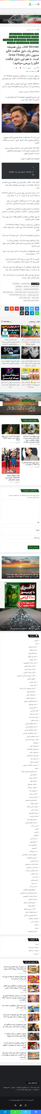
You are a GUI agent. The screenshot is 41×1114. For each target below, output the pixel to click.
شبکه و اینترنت (34, 816)
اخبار (36, 34)
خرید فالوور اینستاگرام (23, 1087)
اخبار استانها (33, 650)
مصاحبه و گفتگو (33, 919)
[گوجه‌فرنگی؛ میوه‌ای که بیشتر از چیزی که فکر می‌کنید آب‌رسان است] (33, 979)
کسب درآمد (34, 826)
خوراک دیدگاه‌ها (33, 951)
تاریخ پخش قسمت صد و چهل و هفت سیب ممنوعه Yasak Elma (11, 438)
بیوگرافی (35, 743)
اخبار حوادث (32, 660)
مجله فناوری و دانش (30, 915)
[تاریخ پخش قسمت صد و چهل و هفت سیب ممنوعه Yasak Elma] (11, 429)
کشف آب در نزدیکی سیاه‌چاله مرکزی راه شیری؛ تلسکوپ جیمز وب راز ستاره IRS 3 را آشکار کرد (14, 998)
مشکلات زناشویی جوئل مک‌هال (31, 300)
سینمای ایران (31, 692)
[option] (20, 403)
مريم (35, 68)
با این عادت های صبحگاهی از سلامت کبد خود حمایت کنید (21, 409)
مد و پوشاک (32, 851)
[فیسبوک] (37, 309)
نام (38, 522)
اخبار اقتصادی (32, 653)
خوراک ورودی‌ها (33, 947)
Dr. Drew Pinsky (34, 286)
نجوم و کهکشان (31, 858)
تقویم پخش (31, 679)
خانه (36, 30)
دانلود (36, 768)
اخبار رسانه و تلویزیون (15, 34)
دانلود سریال (32, 778)
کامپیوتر (34, 848)
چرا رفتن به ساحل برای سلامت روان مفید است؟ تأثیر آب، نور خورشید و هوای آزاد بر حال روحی (14, 1055)
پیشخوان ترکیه (34, 752)
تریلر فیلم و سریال (29, 903)
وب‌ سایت (36, 538)
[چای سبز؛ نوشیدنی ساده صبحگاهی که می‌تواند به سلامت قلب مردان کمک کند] (33, 1027)
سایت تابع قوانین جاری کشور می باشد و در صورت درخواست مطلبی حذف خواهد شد (20, 13)
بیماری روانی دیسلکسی (33, 295)
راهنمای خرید (32, 845)
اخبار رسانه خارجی (28, 34)
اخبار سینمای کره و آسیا (27, 688)
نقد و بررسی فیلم (29, 909)
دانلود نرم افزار (32, 787)
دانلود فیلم (33, 781)
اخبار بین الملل (32, 656)
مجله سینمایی (32, 899)
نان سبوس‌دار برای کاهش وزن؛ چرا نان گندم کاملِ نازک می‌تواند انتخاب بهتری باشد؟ (15, 969)
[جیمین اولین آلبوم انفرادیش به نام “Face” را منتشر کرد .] (30, 454)
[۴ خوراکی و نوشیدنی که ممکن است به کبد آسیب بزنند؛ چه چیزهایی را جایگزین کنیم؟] (33, 1045)
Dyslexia (26, 286)
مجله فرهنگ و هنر (30, 912)
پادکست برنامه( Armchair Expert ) (17, 295)
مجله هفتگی (34, 880)
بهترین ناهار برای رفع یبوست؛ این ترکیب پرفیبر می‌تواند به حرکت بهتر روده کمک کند (14, 1016)
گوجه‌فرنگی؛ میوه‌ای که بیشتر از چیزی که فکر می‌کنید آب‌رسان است (14, 977)
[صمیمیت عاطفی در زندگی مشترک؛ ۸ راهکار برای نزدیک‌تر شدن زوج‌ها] (33, 1036)
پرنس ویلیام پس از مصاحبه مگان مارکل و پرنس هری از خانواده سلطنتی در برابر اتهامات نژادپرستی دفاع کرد (31, 439)
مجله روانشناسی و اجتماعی (28, 893)
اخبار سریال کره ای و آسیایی (26, 676)
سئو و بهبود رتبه (31, 819)
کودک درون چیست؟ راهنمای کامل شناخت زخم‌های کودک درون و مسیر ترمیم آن (20, 575)
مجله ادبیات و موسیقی (31, 864)
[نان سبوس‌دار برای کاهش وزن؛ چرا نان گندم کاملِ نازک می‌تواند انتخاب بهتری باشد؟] (33, 969)
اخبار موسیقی (32, 704)
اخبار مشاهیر (30, 30)
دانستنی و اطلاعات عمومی (30, 765)
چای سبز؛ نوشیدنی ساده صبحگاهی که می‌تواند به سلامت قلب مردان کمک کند (14, 1025)
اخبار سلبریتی (19, 289)
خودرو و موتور (34, 762)
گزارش (36, 832)
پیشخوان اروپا (34, 746)
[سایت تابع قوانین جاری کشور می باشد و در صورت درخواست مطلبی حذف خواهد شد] (20, 19)
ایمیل (37, 530)
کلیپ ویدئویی (32, 931)
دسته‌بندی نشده (8, 40)
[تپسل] (6, 583)
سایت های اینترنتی (30, 823)
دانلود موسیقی (32, 784)
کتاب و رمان (32, 794)
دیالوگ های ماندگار (32, 807)
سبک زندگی (34, 810)
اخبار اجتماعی (32, 647)
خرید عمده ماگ (35, 1087)
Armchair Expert (25, 284)
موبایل (13, 1087)
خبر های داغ (34, 759)
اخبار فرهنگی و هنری (24, 37)
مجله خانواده (34, 874)
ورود (37, 944)
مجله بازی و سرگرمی (32, 867)
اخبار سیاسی (32, 682)
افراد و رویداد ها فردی (31, 740)
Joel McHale (19, 286)
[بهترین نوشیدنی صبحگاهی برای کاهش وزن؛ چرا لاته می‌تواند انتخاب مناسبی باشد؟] (33, 988)
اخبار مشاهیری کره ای (29, 733)
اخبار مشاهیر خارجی (33, 40)
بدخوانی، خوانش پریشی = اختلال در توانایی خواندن (27, 292)
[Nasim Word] (31, 4)
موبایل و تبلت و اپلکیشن (29, 855)
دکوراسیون (33, 842)
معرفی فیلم (31, 906)
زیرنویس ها (32, 791)
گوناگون (36, 835)
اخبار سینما (35, 37)
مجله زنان (35, 877)
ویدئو (36, 928)
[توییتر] (32, 309)
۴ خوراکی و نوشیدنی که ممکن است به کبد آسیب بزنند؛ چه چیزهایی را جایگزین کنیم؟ (14, 1045)
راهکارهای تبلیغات (29, 890)
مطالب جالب (11, 43)
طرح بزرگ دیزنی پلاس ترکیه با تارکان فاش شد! (24, 628)
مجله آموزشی (34, 861)
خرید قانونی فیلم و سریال (28, 772)
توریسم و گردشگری (32, 756)
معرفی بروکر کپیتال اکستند (24, 1090)
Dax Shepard (16, 284)
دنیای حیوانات (34, 803)
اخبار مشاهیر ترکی (31, 727)
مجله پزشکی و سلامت (22, 43)
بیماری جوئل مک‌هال (8, 292)
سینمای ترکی (31, 695)
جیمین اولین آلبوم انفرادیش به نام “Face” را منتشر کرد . (30, 463)
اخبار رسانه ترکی (30, 669)
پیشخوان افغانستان (32, 749)
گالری (36, 829)
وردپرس (35, 954)
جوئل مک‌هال (35, 298)
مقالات (36, 925)
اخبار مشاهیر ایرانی (30, 724)
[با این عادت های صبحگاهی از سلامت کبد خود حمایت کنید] (33, 1008)
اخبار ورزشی (32, 708)
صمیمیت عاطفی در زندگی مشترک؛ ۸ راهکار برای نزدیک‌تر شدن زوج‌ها (15, 1035)
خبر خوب (33, 883)
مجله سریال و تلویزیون (29, 896)
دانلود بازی (33, 775)
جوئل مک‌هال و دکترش (24, 298)
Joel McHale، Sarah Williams (31, 289)
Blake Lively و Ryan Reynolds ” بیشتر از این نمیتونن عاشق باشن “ (12, 478)
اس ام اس (33, 839)
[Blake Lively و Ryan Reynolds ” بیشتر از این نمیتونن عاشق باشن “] (11, 461)
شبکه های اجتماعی (30, 800)
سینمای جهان (34, 43)
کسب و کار (33, 887)
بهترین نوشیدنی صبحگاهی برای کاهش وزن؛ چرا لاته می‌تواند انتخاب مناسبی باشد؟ (14, 988)
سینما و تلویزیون (33, 813)
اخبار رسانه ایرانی (29, 666)
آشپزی (36, 640)
